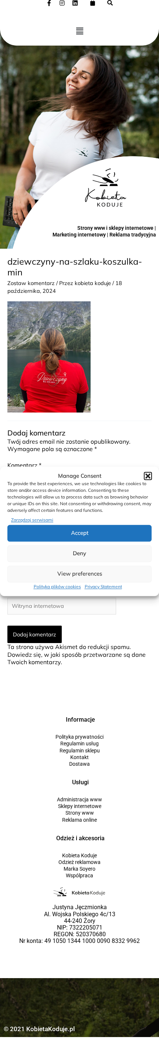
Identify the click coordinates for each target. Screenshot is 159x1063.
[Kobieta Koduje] (79, 855)
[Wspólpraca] (79, 875)
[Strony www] (79, 812)
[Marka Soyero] (79, 868)
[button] (148, 476)
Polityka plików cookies (57, 586)
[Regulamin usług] (79, 743)
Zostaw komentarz (31, 283)
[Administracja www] (79, 799)
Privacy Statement (103, 586)
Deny (79, 553)
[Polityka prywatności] (79, 736)
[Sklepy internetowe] (79, 806)
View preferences (79, 573)
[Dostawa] (79, 764)
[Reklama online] (79, 820)
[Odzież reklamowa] (79, 862)
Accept (79, 533)
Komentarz (24, 465)
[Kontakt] (79, 757)
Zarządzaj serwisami (32, 520)
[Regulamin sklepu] (79, 750)
